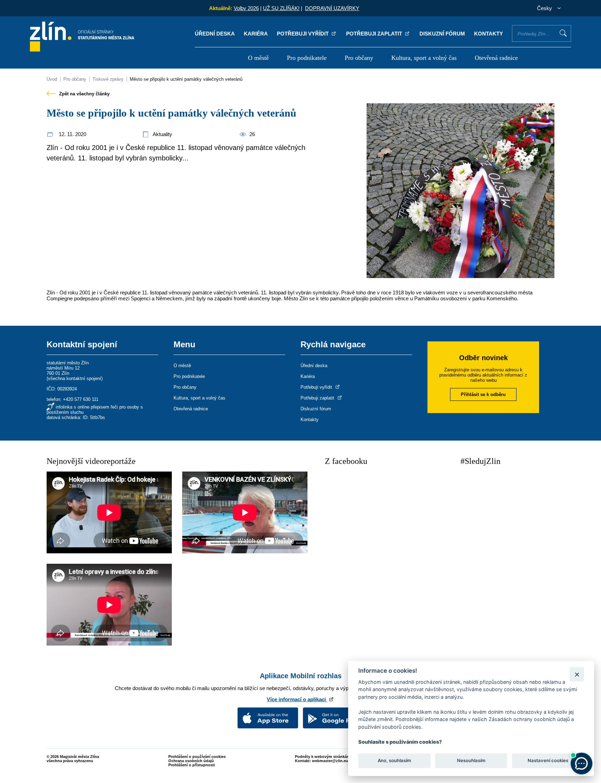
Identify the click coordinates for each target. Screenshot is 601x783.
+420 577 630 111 (80, 399)
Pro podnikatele (307, 57)
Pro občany (359, 57)
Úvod (52, 79)
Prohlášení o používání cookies (197, 756)
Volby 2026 (246, 8)
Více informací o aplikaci (297, 699)
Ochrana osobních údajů (191, 761)
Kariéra (256, 34)
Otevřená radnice (496, 57)
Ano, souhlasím (394, 761)
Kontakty (488, 34)
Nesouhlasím (471, 761)
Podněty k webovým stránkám (322, 756)
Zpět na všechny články (84, 93)
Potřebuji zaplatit (374, 34)
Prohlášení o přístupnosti (191, 765)
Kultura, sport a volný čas (424, 57)
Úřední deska (215, 34)
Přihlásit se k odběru (483, 394)
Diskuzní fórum (442, 34)
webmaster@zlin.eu (330, 761)
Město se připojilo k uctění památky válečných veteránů (186, 79)
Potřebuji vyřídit (303, 34)
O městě (258, 57)
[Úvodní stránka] (82, 50)
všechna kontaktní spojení (74, 378)
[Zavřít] (577, 674)
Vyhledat (563, 33)
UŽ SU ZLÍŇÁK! (281, 8)
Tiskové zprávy (108, 79)
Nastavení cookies (548, 761)
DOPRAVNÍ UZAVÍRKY (332, 8)
